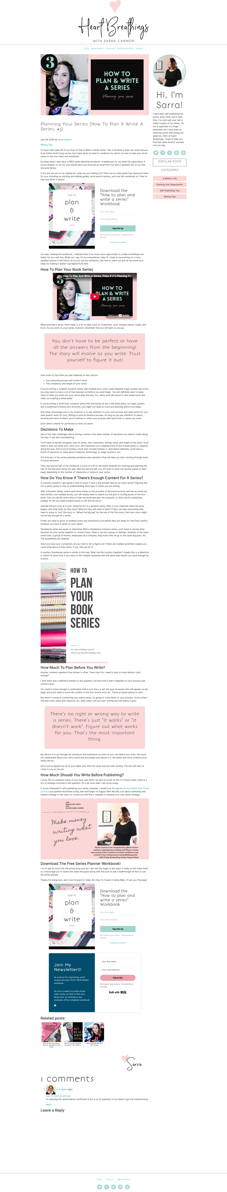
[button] (72, 1005)
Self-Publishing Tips (170, 190)
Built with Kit (118, 992)
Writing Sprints (125, 48)
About (139, 48)
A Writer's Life (170, 178)
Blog (86, 48)
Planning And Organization (169, 184)
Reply (48, 1104)
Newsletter (97, 48)
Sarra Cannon (65, 139)
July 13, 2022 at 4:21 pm (58, 1096)
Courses (110, 48)
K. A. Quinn (61, 1089)
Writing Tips (46, 144)
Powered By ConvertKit (118, 242)
